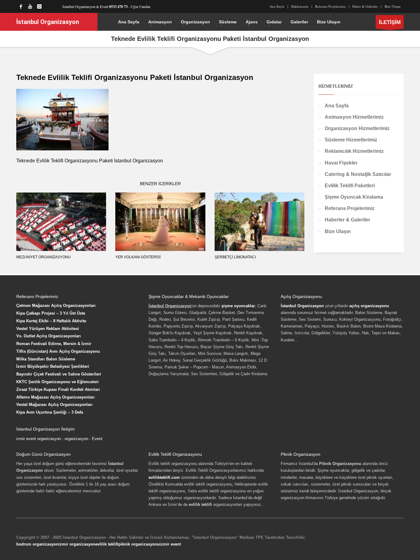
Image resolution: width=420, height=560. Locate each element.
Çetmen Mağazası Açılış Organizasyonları (56, 305)
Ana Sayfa (277, 6)
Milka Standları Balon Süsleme (45, 359)
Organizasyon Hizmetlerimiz (357, 128)
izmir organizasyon (76, 544)
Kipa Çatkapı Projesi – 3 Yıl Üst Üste (50, 313)
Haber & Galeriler (365, 6)
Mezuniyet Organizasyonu (43, 257)
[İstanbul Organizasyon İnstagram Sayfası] (39, 6)
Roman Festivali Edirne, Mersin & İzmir (53, 343)
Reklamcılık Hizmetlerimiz (354, 151)
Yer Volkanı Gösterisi (137, 257)
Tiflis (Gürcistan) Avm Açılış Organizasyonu (58, 351)
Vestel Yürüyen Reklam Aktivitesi (47, 328)
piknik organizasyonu (139, 544)
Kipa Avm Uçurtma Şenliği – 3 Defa (49, 412)
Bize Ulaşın (393, 6)
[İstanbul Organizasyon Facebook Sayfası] (21, 6)
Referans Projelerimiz (330, 6)
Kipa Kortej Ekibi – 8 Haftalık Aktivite (51, 321)
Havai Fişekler (341, 162)
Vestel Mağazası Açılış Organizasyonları (54, 404)
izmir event (170, 544)
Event (97, 438)
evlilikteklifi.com (164, 477)
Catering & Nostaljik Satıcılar (358, 174)
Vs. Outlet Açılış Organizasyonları (48, 336)
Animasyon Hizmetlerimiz (354, 117)
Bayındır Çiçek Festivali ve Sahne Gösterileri (58, 374)
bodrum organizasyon (37, 544)
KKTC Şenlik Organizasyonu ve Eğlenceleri (57, 381)
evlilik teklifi (106, 544)
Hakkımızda (299, 6)
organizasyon (76, 438)
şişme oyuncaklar (238, 306)
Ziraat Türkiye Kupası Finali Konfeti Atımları (58, 389)
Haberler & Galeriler (347, 219)
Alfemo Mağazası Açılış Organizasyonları (55, 397)
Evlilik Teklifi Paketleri (350, 185)
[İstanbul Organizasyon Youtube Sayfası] (30, 6)
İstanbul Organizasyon (302, 306)
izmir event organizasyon (38, 438)
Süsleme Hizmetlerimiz (351, 139)
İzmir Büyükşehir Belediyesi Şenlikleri (52, 366)
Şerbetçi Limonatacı (235, 257)
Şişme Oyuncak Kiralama (354, 197)
